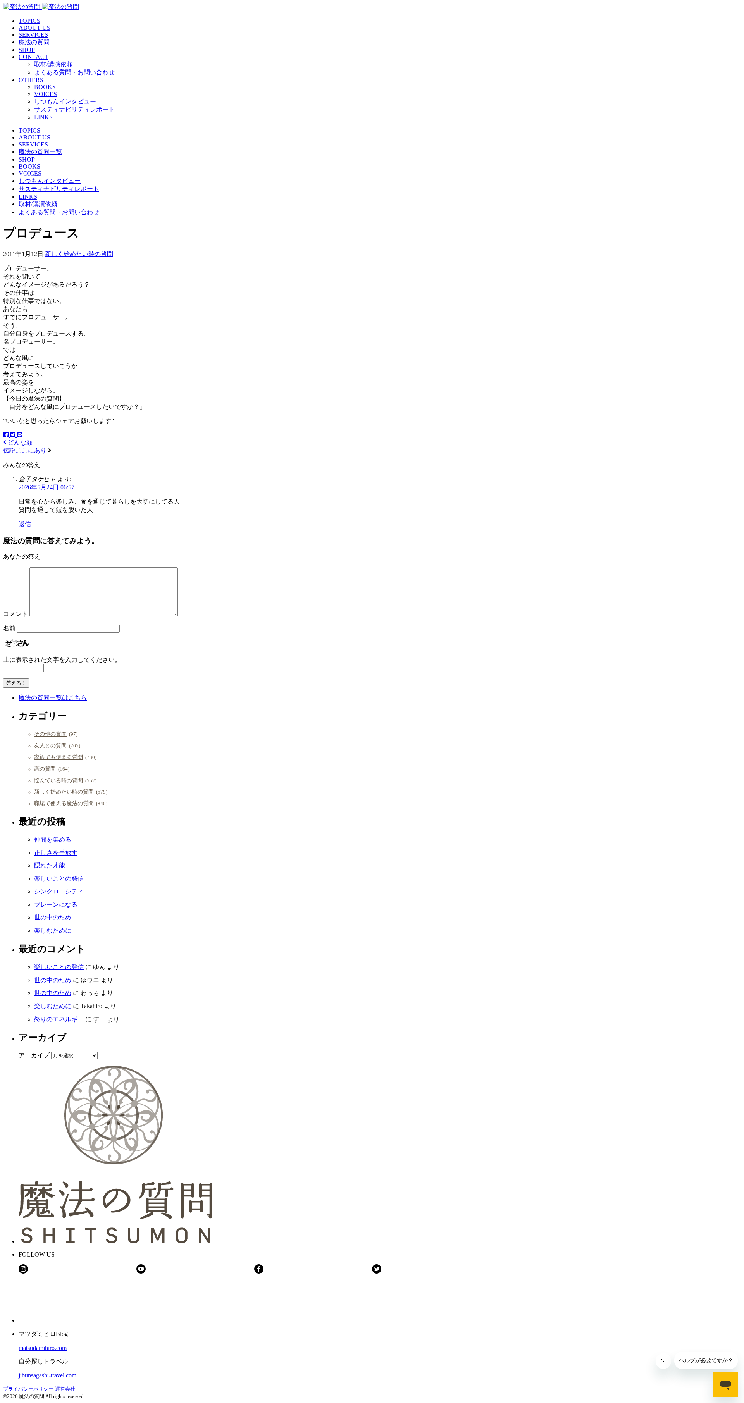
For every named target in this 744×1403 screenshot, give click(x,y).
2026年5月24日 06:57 (46, 487)
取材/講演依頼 (53, 64)
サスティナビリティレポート (74, 109)
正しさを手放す (56, 852)
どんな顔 (19, 442)
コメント (15, 614)
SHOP (27, 49)
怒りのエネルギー (59, 1019)
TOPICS (29, 20)
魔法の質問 (34, 42)
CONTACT (33, 56)
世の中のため (52, 917)
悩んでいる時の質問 (58, 780)
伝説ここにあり (24, 450)
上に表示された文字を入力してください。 (62, 659)
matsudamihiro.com (43, 1347)
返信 (25, 524)
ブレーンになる (56, 904)
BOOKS (45, 87)
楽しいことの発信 (59, 878)
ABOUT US (34, 27)
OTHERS (31, 80)
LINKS (43, 117)
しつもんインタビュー (65, 101)
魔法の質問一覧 (40, 151)
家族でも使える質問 (58, 757)
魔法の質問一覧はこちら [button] (53, 697)
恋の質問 (45, 769)
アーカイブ (34, 1055)
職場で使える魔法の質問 (64, 803)
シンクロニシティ (59, 891)
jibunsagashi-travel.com (47, 1375)
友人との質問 (50, 745)
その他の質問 (50, 734)
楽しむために (52, 930)
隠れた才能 (49, 865)
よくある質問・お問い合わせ (74, 72)
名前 (9, 628)
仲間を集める (52, 839)
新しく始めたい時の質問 (79, 254)
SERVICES (33, 34)
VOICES (45, 94)
